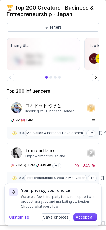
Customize (19, 217)
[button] (90, 133)
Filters (56, 27)
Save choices (56, 217)
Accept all (85, 217)
